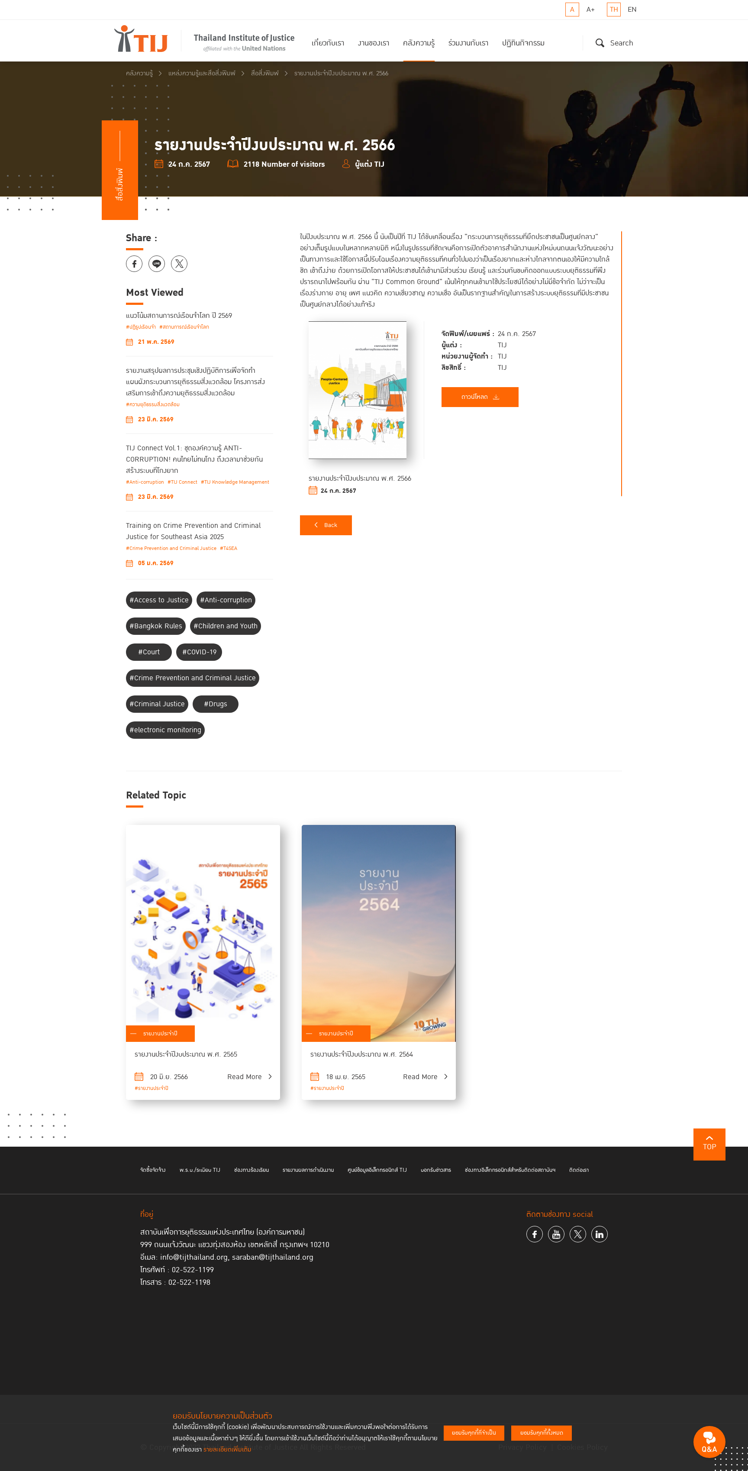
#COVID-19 (199, 652)
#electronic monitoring (165, 730)
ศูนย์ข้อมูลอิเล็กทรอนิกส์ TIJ (377, 1170)
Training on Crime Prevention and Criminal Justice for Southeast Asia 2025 (193, 531)
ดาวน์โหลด (474, 397)
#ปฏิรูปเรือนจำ (141, 327)
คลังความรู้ (419, 43)
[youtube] (556, 1234)
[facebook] (534, 1234)
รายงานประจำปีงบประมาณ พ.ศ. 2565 (186, 1054)
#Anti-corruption (145, 482)
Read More (244, 1077)
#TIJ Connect (182, 482)
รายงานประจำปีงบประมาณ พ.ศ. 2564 (361, 1054)
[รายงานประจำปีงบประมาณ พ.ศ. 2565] (203, 933)
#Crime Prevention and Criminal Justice (171, 548)
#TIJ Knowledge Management (235, 482)
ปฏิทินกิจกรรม (523, 43)
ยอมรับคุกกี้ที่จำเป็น (474, 1433)
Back (330, 525)
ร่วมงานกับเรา (468, 43)
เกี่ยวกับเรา (328, 43)
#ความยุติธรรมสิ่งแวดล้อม (153, 405)
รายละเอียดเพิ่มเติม (227, 1450)
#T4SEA (228, 548)
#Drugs (215, 704)
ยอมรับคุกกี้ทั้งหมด (541, 1433)
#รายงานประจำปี (151, 1088)
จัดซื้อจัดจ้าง (153, 1170)
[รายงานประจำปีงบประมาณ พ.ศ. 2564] (379, 933)
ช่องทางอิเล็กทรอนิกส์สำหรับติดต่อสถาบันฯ (510, 1170)
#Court (149, 652)
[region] (461, 363)
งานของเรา (373, 43)
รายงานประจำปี (160, 1033)
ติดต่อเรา (579, 1170)
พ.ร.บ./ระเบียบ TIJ (200, 1170)
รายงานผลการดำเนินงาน (308, 1170)
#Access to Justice (159, 600)
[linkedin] (599, 1234)
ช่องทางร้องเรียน (251, 1170)
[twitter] (578, 1234)
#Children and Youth (225, 626)
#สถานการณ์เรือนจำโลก (184, 327)
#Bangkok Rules (155, 626)
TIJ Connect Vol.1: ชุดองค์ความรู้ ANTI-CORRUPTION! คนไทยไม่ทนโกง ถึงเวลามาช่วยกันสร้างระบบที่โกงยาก (194, 459)
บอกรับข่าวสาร (436, 1170)
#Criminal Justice (157, 704)
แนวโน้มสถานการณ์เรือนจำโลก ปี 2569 (179, 315)
